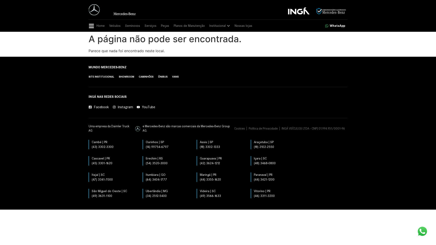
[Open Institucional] (228, 25)
